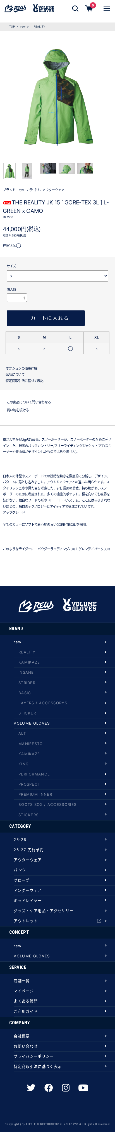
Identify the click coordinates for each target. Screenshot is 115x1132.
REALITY (38, 26)
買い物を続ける (18, 410)
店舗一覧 (22, 980)
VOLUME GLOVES (32, 723)
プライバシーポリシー (34, 1056)
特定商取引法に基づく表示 (38, 1066)
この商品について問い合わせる (29, 402)
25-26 (20, 839)
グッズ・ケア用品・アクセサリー (43, 910)
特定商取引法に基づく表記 (25, 381)
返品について (15, 375)
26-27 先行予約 (29, 849)
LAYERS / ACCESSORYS (42, 703)
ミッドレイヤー (28, 900)
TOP (12, 26)
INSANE (26, 672)
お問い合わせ (26, 1046)
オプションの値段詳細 (21, 368)
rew (22, 26)
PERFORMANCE (34, 774)
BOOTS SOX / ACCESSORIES (47, 804)
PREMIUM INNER (35, 794)
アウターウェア (53, 190)
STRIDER (26, 682)
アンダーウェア (27, 890)
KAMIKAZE (29, 662)
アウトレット (26, 921)
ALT (22, 733)
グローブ (21, 880)
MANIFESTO (30, 743)
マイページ (24, 991)
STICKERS (28, 815)
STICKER (27, 713)
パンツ (20, 870)
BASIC (24, 693)
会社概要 (22, 1036)
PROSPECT (29, 784)
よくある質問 (26, 1001)
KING (23, 764)
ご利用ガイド (26, 1011)
